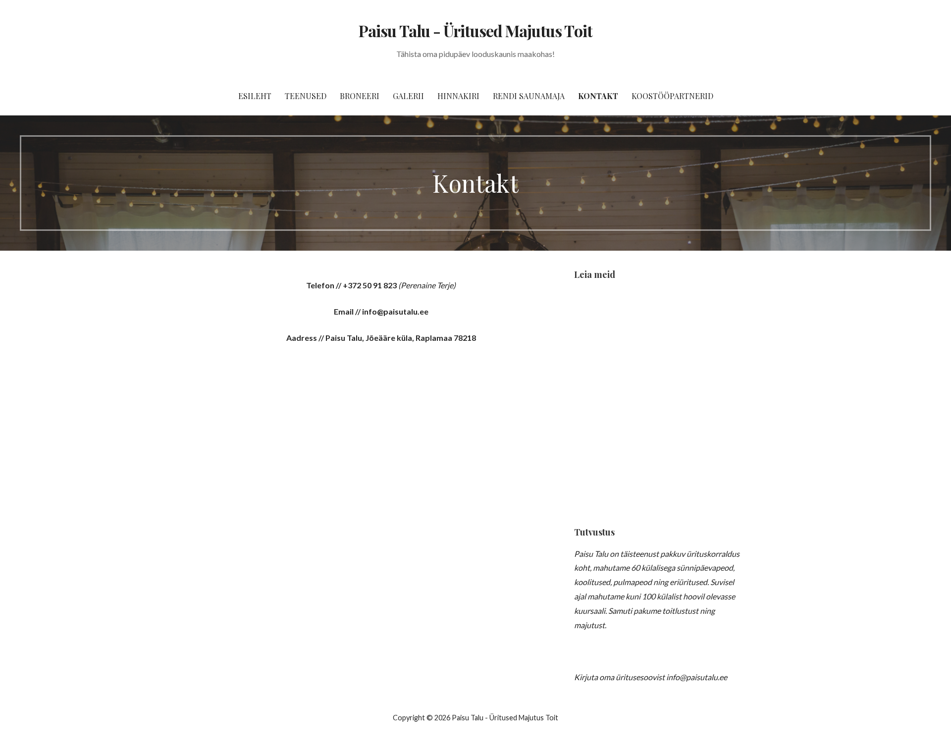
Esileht (254, 96)
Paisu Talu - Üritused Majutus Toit (475, 30)
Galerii (408, 96)
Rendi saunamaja (529, 96)
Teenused (305, 96)
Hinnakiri (458, 96)
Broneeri (359, 96)
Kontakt (598, 96)
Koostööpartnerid (672, 96)
